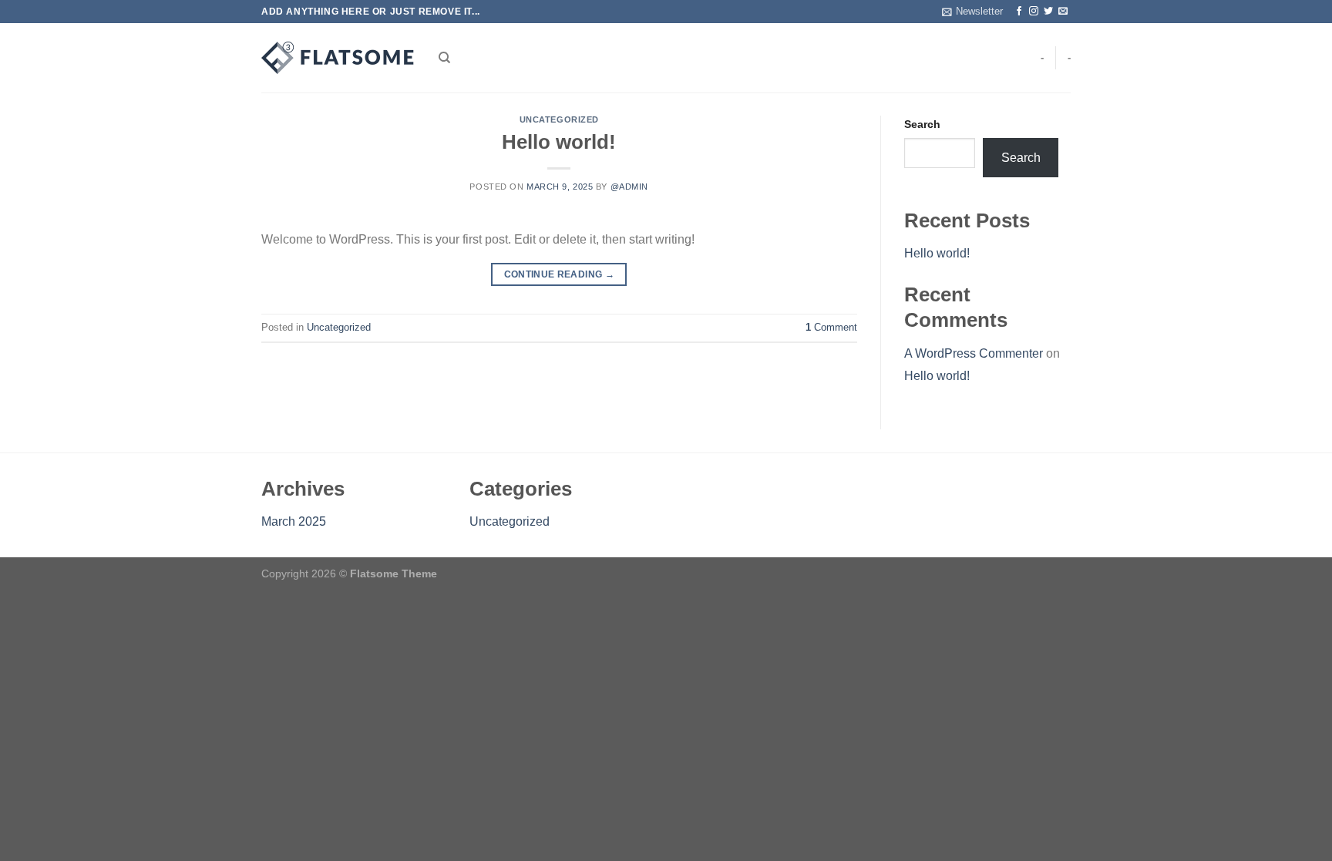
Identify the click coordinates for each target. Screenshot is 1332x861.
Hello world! (559, 142)
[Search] (444, 57)
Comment (831, 327)
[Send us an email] (1063, 11)
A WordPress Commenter (973, 353)
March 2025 (293, 521)
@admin (629, 186)
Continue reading (559, 274)
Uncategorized (559, 119)
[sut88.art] (338, 58)
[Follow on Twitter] (1048, 11)
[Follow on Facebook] (1019, 11)
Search (922, 124)
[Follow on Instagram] (1033, 11)
